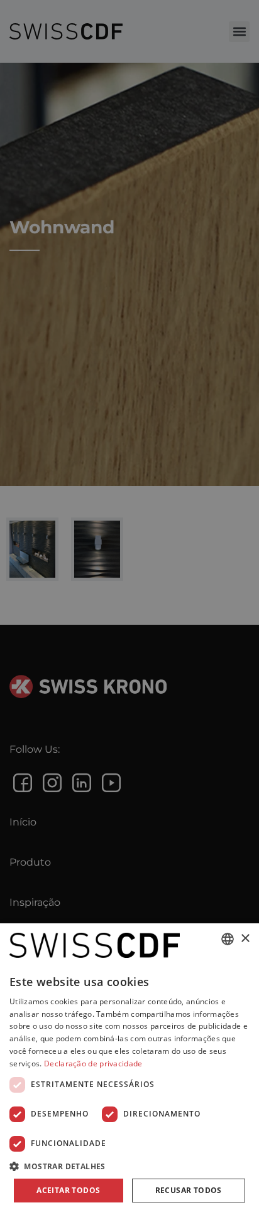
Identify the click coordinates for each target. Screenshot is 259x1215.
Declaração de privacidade (93, 1063)
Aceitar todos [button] (68, 1190)
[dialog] (129, 1069)
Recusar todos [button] (188, 1190)
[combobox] (227, 939)
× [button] (245, 938)
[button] (129, 1166)
